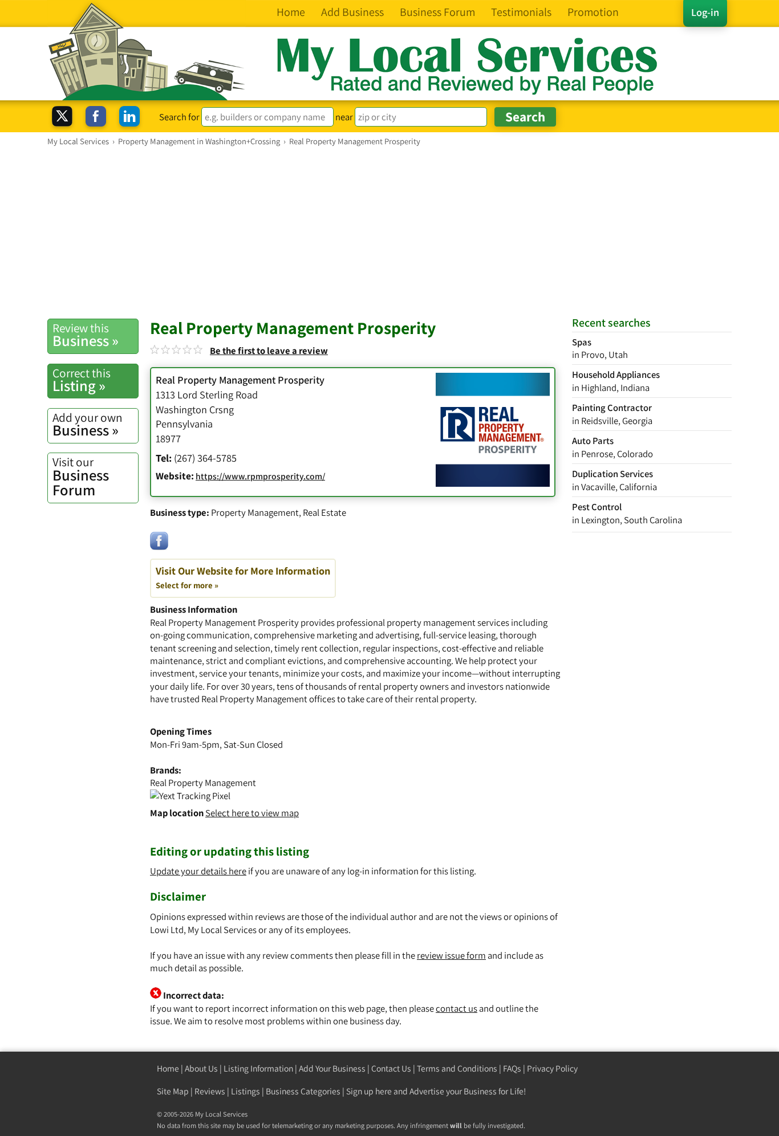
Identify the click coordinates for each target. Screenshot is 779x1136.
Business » (85, 335)
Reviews (209, 1091)
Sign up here (369, 1091)
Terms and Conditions (457, 1068)
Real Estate (324, 512)
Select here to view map (252, 813)
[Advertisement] (389, 232)
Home (168, 1068)
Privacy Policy (552, 1068)
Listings (245, 1091)
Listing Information (258, 1068)
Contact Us (391, 1068)
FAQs (512, 1068)
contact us (456, 1008)
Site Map (173, 1091)
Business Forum (80, 477)
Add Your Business (332, 1068)
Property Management (255, 512)
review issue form (451, 955)
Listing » (81, 380)
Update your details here (198, 871)
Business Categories (303, 1091)
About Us (201, 1068)
